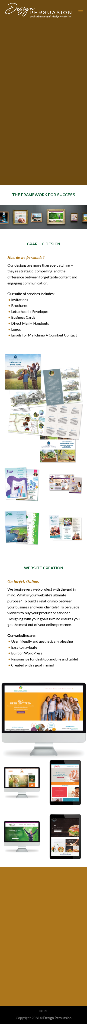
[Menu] (81, 10)
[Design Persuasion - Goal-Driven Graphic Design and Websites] (38, 10)
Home (43, 1011)
